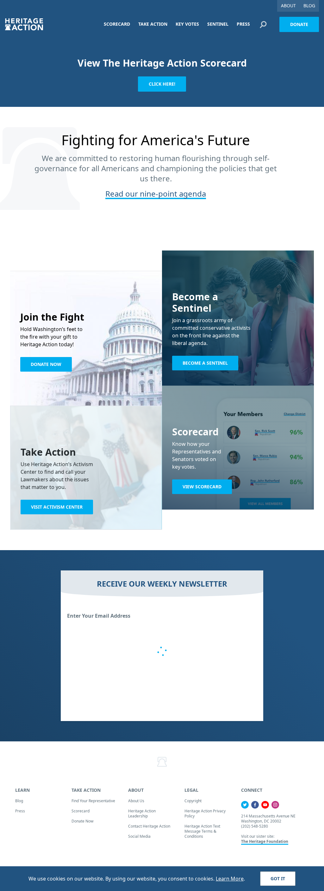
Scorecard (81, 811)
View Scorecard (202, 487)
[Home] (24, 24)
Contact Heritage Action (149, 826)
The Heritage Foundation (264, 841)
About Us (136, 800)
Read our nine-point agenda (155, 193)
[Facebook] (255, 805)
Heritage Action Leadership (142, 813)
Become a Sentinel (205, 363)
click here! (162, 84)
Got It (278, 878)
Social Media (139, 836)
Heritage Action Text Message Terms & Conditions (202, 831)
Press (20, 811)
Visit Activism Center (57, 507)
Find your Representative (93, 800)
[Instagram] (275, 805)
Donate (299, 24)
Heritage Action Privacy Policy (205, 813)
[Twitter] (245, 805)
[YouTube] (265, 805)
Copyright (193, 800)
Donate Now (46, 364)
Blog (19, 800)
